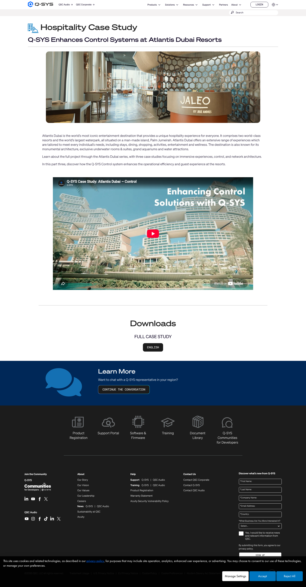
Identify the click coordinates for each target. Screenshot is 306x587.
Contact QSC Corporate (196, 480)
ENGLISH (153, 347)
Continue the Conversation (123, 389)
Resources (188, 4)
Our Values (83, 490)
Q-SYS (28, 480)
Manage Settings (235, 576)
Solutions (170, 4)
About (234, 4)
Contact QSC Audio (194, 490)
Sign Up (260, 555)
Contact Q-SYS (191, 485)
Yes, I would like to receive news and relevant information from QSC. (262, 536)
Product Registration (141, 490)
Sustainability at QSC (88, 512)
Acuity (80, 517)
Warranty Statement (141, 496)
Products (152, 4)
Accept (262, 576)
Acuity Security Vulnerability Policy (149, 501)
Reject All (289, 576)
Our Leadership (85, 496)
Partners (223, 4)
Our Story (82, 480)
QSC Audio (30, 514)
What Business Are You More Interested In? (259, 521)
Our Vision (83, 485)
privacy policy (246, 548)
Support (206, 4)
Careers (81, 501)
